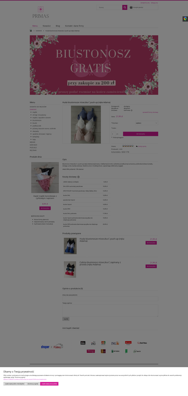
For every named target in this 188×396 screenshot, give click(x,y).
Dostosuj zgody (33, 384)
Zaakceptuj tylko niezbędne (14, 384)
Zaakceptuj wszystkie (49, 384)
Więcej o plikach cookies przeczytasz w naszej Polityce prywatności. (25, 379)
